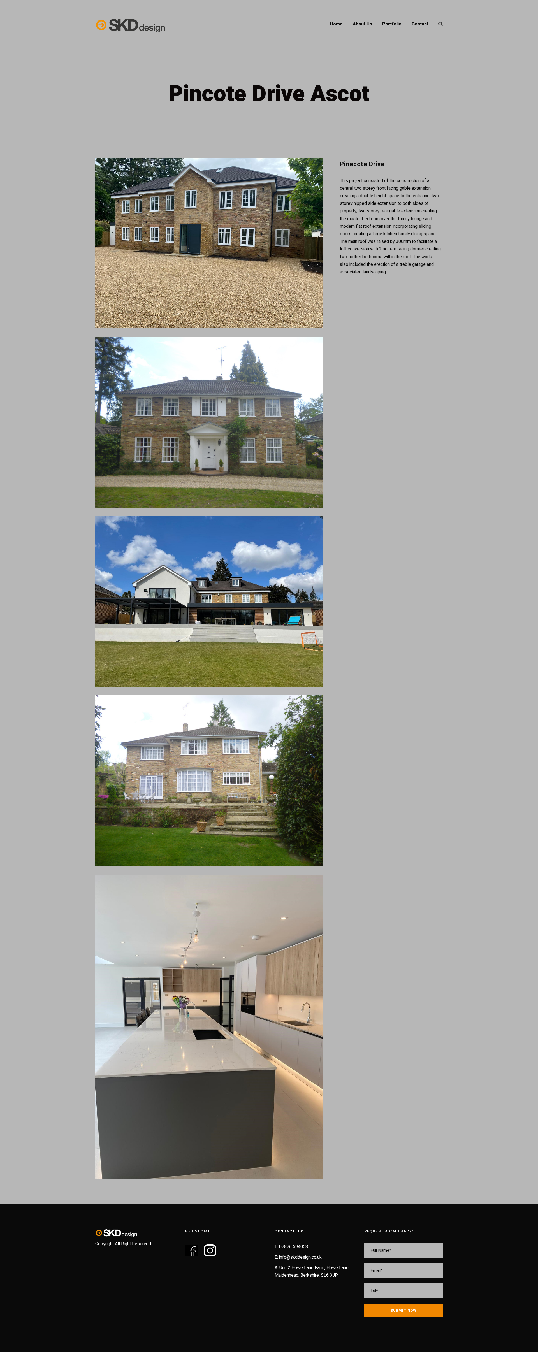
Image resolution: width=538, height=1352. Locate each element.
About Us (362, 24)
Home (336, 24)
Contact (420, 24)
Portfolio (392, 24)
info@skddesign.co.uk (300, 1257)
